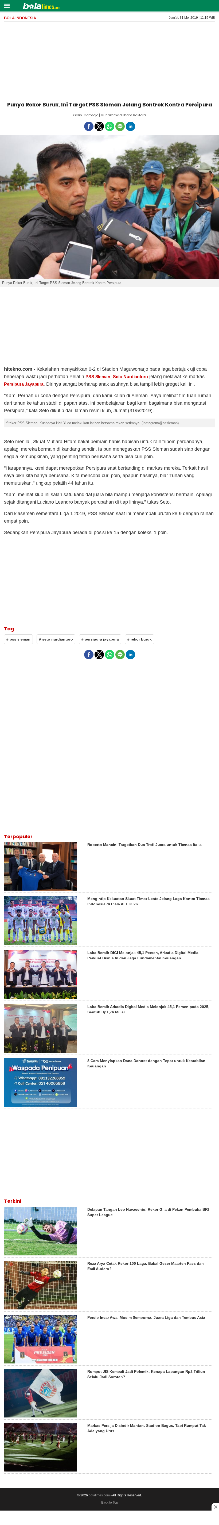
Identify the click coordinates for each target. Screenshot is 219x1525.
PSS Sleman (98, 376)
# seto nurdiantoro (56, 639)
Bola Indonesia (20, 18)
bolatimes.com (99, 1495)
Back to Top (109, 1502)
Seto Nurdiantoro (130, 376)
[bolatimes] (41, 6)
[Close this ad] (215, 1507)
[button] (7, 5)
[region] (109, 60)
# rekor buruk (139, 639)
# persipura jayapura (100, 639)
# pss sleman (18, 639)
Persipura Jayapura (24, 384)
